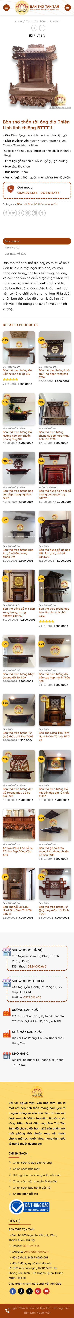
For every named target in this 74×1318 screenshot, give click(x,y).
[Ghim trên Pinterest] (28, 213)
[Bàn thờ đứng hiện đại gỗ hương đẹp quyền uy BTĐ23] (55, 468)
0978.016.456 (49, 193)
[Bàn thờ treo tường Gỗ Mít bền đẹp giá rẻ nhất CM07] (55, 766)
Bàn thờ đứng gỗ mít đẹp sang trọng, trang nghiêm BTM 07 (19, 612)
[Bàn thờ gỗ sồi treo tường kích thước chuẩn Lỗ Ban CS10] (55, 825)
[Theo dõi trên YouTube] (46, 1291)
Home (18, 21)
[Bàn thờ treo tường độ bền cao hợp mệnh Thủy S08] (55, 651)
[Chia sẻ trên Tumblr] (42, 213)
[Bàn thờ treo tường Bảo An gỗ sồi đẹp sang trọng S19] (19, 527)
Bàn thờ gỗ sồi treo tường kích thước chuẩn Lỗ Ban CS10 (53, 851)
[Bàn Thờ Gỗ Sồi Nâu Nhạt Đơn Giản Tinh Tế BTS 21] (19, 884)
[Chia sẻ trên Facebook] (6, 213)
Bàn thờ (54, 21)
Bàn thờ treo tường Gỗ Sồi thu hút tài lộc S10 (17, 372)
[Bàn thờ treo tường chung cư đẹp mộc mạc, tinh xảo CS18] (55, 409)
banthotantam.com (36, 1251)
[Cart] (68, 7)
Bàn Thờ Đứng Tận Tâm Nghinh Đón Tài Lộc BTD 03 (54, 736)
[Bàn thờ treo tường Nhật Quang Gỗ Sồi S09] (19, 651)
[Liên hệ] (7, 1310)
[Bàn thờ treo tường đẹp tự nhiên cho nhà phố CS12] (55, 586)
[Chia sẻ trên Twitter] (13, 213)
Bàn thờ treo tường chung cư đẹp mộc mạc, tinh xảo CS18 (54, 435)
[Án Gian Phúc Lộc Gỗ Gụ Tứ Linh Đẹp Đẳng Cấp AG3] (19, 825)
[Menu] (6, 7)
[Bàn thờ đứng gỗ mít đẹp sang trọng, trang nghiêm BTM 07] (19, 586)
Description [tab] (12, 241)
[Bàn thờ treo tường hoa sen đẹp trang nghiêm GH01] (19, 468)
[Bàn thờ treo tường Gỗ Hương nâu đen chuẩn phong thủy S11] (19, 409)
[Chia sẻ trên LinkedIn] (35, 213)
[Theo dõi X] (29, 1291)
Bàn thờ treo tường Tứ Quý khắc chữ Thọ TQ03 (18, 734)
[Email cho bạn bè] (21, 213)
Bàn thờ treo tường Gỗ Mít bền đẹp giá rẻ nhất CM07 (54, 792)
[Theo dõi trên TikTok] (21, 1291)
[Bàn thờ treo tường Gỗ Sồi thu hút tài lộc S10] (19, 347)
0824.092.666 (27, 193)
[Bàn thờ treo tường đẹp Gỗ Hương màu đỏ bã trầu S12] (19, 766)
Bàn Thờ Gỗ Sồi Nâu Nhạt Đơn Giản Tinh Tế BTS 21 (17, 910)
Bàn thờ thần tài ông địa (42, 204)
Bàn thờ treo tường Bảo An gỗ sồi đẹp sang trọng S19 (18, 553)
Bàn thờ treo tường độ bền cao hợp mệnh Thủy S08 (54, 677)
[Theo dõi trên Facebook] (12, 1291)
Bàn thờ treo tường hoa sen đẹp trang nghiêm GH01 (18, 494)
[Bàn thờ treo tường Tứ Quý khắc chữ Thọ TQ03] (19, 710)
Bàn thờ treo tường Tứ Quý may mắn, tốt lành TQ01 (54, 910)
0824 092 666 (30, 1246)
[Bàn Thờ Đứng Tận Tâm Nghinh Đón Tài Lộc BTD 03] (55, 710)
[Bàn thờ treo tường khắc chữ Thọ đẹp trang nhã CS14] (55, 347)
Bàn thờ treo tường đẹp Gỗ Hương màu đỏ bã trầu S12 (18, 792)
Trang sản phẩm (36, 21)
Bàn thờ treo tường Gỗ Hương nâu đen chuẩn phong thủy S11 (17, 435)
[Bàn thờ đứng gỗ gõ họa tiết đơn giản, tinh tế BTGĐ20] (55, 527)
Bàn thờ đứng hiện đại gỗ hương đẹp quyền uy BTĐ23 (55, 494)
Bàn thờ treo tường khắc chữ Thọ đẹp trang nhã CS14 (54, 374)
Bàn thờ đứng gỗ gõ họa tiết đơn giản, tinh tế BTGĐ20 (54, 553)
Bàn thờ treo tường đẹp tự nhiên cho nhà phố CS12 (54, 612)
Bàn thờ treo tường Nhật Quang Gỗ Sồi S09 (19, 675)
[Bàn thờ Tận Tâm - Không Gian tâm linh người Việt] (37, 7)
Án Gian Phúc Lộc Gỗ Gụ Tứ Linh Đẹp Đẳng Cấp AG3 (18, 851)
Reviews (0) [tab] (12, 247)
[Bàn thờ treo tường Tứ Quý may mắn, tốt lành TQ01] (55, 884)
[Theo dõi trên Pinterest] (38, 1291)
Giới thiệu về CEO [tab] (15, 253)
